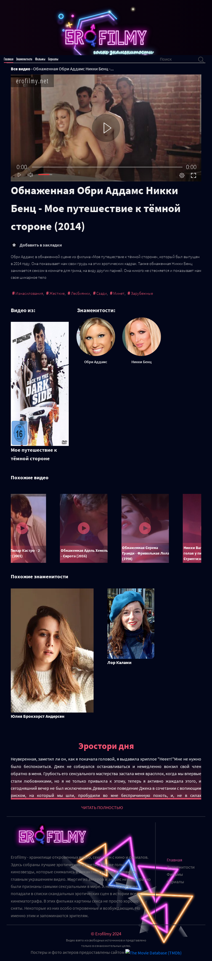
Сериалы (53, 59)
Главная (8, 59)
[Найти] (201, 59)
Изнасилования (29, 293)
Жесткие (57, 293)
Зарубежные (142, 293)
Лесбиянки (80, 293)
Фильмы (40, 59)
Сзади (101, 293)
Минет (118, 293)
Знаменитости (24, 59)
